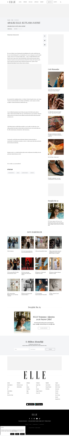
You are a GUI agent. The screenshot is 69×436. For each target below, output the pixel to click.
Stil (7, 389)
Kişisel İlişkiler (48, 384)
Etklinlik (18, 382)
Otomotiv (56, 393)
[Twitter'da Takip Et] (31, 418)
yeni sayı (32, 172)
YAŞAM (56, 382)
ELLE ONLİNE (15, 28)
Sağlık (27, 391)
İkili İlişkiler (47, 389)
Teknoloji (56, 391)
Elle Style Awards (20, 384)
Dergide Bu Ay (57, 399)
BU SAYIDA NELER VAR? (43, 328)
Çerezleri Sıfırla (41, 424)
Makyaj (28, 387)
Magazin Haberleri (39, 391)
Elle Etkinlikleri (19, 387)
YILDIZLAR (38, 382)
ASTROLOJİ (36, 1)
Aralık (18, 172)
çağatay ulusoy (25, 172)
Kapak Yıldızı (38, 384)
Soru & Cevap (57, 395)
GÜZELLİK (25, 1)
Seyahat (56, 397)
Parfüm (28, 393)
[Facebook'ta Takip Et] (29, 418)
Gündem (37, 389)
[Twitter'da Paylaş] (45, 40)
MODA (20, 1)
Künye (30, 424)
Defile (8, 393)
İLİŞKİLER (41, 1)
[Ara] (61, 2)
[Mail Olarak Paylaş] (45, 45)
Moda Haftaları (9, 391)
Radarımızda (57, 384)
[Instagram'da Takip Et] (34, 418)
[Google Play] (39, 404)
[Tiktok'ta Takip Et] (39, 418)
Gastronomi (57, 389)
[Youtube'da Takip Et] (37, 418)
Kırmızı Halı (38, 393)
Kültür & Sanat (57, 387)
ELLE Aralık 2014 (11, 172)
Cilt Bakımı (28, 389)
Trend (8, 387)
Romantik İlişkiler (48, 387)
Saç (27, 384)
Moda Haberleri (9, 384)
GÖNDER (50, 349)
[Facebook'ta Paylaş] (45, 36)
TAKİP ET (55, 1)
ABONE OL (50, 2)
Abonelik (26, 424)
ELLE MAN (30, 1)
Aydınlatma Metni (35, 424)
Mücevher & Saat (10, 395)
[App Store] (30, 404)
